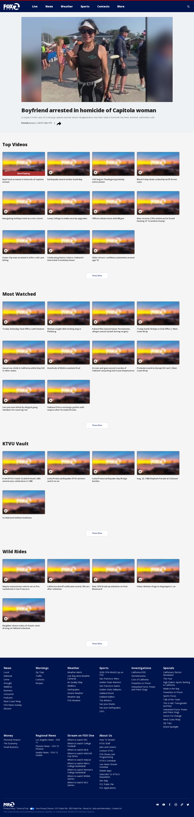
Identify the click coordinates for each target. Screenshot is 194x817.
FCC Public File (106, 784)
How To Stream (107, 739)
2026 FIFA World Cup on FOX (111, 673)
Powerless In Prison (141, 683)
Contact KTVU (106, 750)
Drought (8, 683)
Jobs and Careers (107, 747)
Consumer (9, 694)
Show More (97, 276)
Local (6, 672)
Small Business (11, 747)
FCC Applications (107, 787)
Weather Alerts (74, 672)
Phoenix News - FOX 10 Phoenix (47, 747)
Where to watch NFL (77, 739)
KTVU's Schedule (107, 760)
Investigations (141, 668)
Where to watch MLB (77, 749)
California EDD (138, 672)
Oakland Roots (106, 693)
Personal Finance (12, 739)
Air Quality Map (74, 682)
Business (8, 690)
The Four (167, 678)
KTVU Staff (104, 743)
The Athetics (105, 700)
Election (7, 708)
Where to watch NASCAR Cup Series (79, 755)
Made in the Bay (171, 688)
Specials (168, 668)
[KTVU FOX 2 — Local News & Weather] (14, 6)
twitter (188, 804)
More (120, 6)
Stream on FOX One (80, 735)
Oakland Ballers (107, 696)
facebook (169, 804)
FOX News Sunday (13, 705)
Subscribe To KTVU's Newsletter (109, 775)
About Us (105, 735)
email (157, 804)
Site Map (103, 780)
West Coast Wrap (12, 701)
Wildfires (8, 686)
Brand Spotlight (170, 726)
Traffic (39, 675)
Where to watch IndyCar (79, 759)
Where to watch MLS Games (77, 784)
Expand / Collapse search (188, 6)
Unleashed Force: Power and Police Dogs (143, 688)
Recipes (39, 683)
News (7, 668)
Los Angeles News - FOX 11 (48, 741)
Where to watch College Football (79, 745)
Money (8, 735)
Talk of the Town (171, 699)
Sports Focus (169, 695)
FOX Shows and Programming (107, 755)
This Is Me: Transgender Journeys (175, 704)
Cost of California (140, 679)
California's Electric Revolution (172, 673)
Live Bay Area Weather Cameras (78, 677)
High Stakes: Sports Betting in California (176, 683)
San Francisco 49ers (109, 678)
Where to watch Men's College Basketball (78, 765)
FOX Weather (73, 700)
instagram (175, 804)
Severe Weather (75, 693)
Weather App (73, 696)
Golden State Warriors (110, 682)
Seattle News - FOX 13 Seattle (47, 754)
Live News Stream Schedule (108, 765)
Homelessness (138, 675)
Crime (6, 679)
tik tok (181, 804)
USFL (102, 711)
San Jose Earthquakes (110, 707)
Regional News (46, 735)
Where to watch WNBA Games (78, 777)
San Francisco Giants (109, 685)
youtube (163, 804)
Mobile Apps (105, 770)
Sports (103, 668)
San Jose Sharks (107, 704)
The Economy (10, 743)
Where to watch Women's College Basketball (80, 771)
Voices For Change (172, 715)
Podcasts (8, 697)
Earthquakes (73, 689)
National (8, 675)
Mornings (42, 668)
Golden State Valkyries (110, 689)
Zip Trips (40, 672)
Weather (73, 668)
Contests (40, 679)
